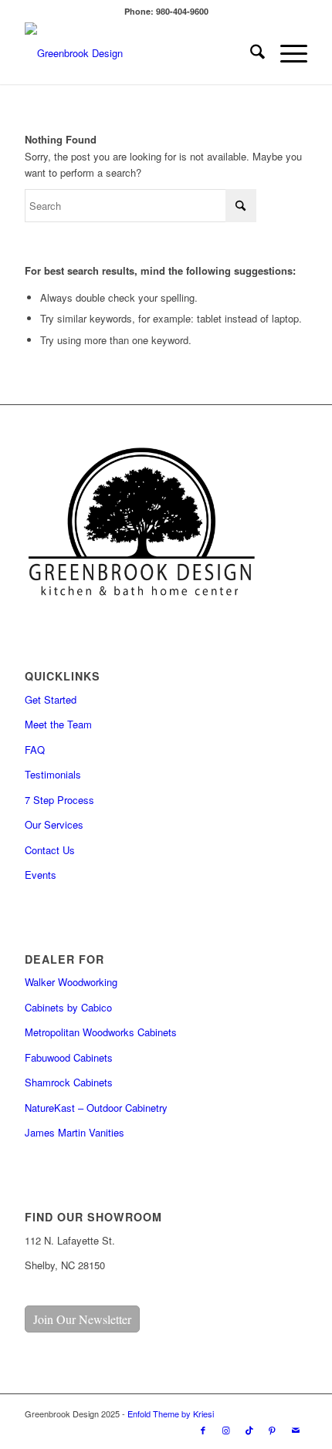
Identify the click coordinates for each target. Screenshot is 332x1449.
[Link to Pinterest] (272, 1429)
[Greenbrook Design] (137, 53)
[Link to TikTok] (249, 1429)
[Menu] (286, 53)
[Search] (250, 53)
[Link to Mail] (295, 1429)
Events (40, 874)
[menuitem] (250, 53)
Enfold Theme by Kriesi (170, 1413)
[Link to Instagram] (226, 1429)
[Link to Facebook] (203, 1429)
